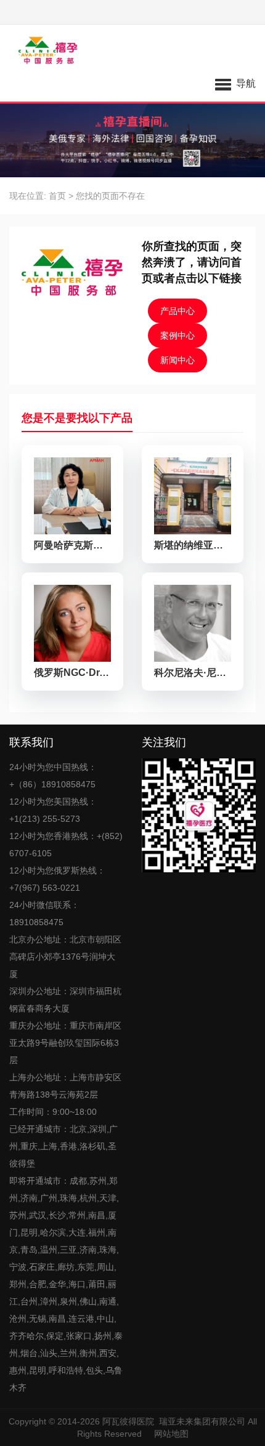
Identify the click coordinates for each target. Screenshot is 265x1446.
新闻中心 (177, 360)
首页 (57, 196)
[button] (235, 83)
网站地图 (171, 1434)
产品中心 (177, 311)
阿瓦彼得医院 (128, 1421)
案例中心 (177, 335)
